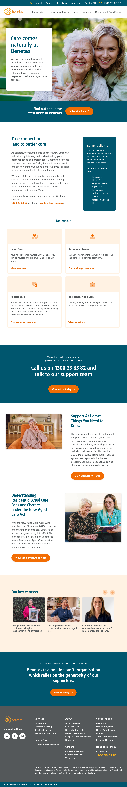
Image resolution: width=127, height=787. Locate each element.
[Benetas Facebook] (15, 736)
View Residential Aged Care (30, 558)
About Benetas (72, 723)
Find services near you (23, 322)
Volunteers (70, 758)
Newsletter (76, 3)
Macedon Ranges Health (100, 201)
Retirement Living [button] (59, 12)
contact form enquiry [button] (51, 203)
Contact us (101, 751)
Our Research (72, 726)
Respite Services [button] (82, 12)
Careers (49, 3)
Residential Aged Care (45, 733)
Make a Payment (104, 726)
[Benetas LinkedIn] (7, 736)
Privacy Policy (25, 784)
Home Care (40, 723)
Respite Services (43, 730)
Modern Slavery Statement (45, 784)
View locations (76, 322)
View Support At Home (87, 476)
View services (18, 268)
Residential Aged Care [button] (108, 12)
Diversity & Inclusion (75, 730)
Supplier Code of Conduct (78, 736)
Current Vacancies (74, 754)
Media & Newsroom (75, 733)
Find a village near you (81, 268)
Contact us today (62, 389)
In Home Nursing (100, 193)
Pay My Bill (90, 3)
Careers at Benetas (74, 751)
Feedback (62, 3)
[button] (31, 3)
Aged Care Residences (97, 188)
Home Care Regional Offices (100, 182)
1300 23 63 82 (112, 3)
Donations (70, 740)
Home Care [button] (38, 12)
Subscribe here (78, 111)
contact (104, 168)
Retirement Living (43, 726)
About (39, 3)
